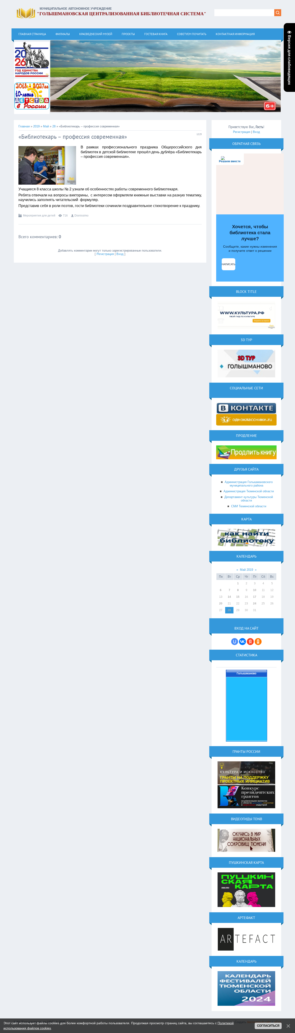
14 (229, 596)
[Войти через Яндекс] (250, 641)
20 (220, 603)
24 (254, 603)
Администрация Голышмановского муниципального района (249, 483)
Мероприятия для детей (39, 215)
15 (237, 596)
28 (54, 126)
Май (46, 126)
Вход (120, 254)
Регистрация (105, 254)
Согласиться (268, 1025)
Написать (228, 264)
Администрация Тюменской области (249, 491)
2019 (36, 126)
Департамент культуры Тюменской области (248, 498)
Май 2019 (246, 569)
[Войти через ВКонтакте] (242, 641)
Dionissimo (81, 215)
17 (254, 596)
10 (254, 590)
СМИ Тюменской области (248, 506)
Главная (24, 126)
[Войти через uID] (234, 641)
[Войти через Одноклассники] (258, 641)
